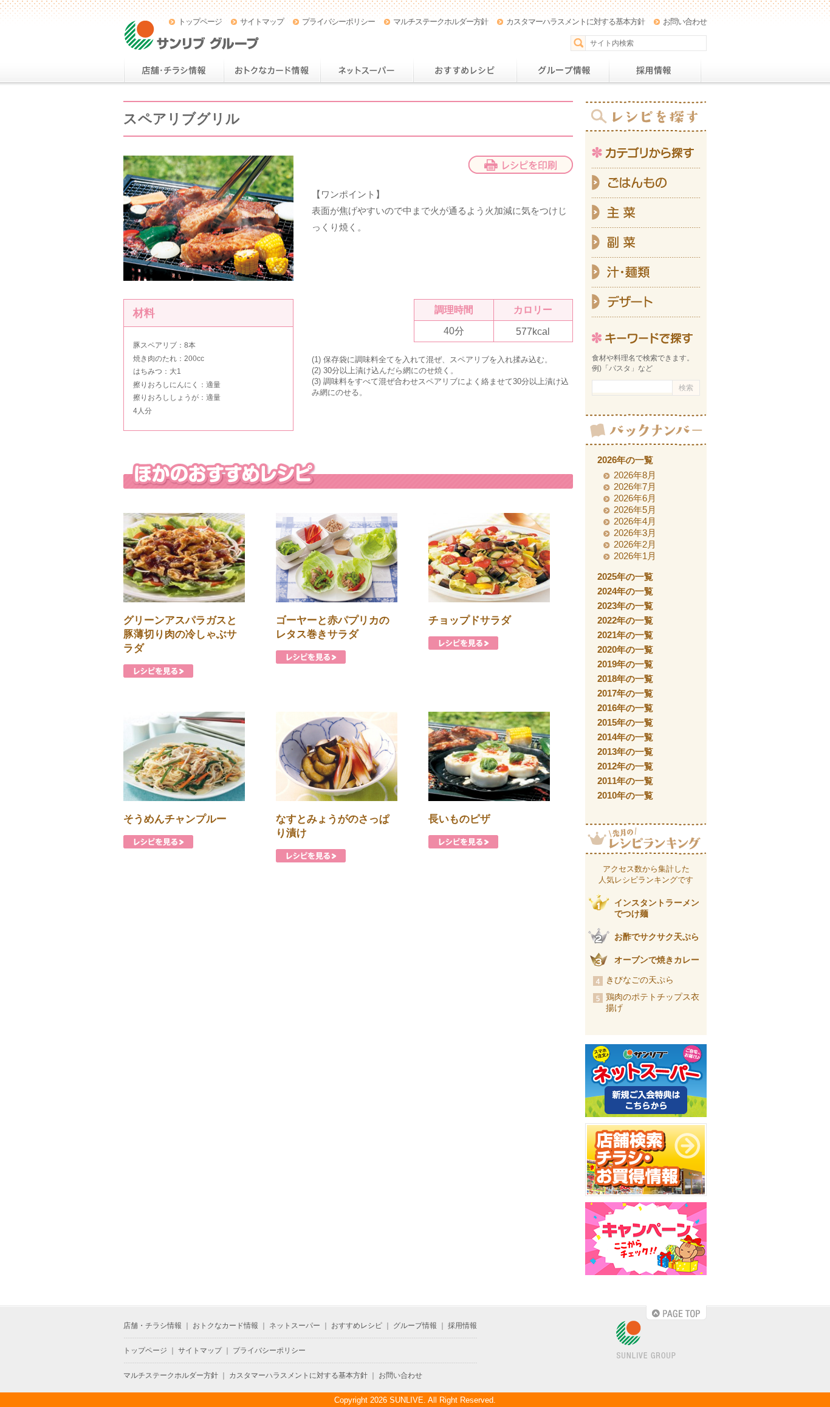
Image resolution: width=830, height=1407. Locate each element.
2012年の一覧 (625, 766)
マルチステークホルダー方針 (440, 21)
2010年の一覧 (625, 795)
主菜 (646, 213)
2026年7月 (635, 486)
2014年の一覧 (625, 737)
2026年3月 (635, 533)
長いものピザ (459, 819)
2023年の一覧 (625, 605)
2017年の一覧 (625, 693)
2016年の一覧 (625, 708)
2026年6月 (635, 498)
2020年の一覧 (625, 649)
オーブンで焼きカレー (656, 960)
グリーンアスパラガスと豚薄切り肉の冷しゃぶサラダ (180, 634)
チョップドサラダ (469, 620)
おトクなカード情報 (272, 70)
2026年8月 (635, 475)
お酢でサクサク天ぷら (656, 936)
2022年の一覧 (625, 620)
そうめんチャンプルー (175, 819)
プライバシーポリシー (338, 21)
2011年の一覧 (625, 781)
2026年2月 (635, 544)
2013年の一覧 (625, 751)
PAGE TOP (676, 1313)
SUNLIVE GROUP (646, 1340)
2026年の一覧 (625, 460)
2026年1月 (635, 556)
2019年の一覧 (625, 664)
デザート (646, 302)
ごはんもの (646, 183)
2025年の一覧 (625, 576)
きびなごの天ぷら (640, 980)
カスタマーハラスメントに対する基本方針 (575, 21)
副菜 (646, 243)
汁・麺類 (646, 272)
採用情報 (655, 70)
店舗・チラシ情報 (173, 70)
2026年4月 (635, 521)
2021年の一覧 (625, 635)
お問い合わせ (685, 21)
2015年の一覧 (625, 722)
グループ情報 (562, 70)
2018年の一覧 (625, 678)
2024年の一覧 (625, 591)
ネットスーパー (366, 70)
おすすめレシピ (464, 70)
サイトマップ (262, 21)
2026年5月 (635, 509)
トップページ (200, 21)
